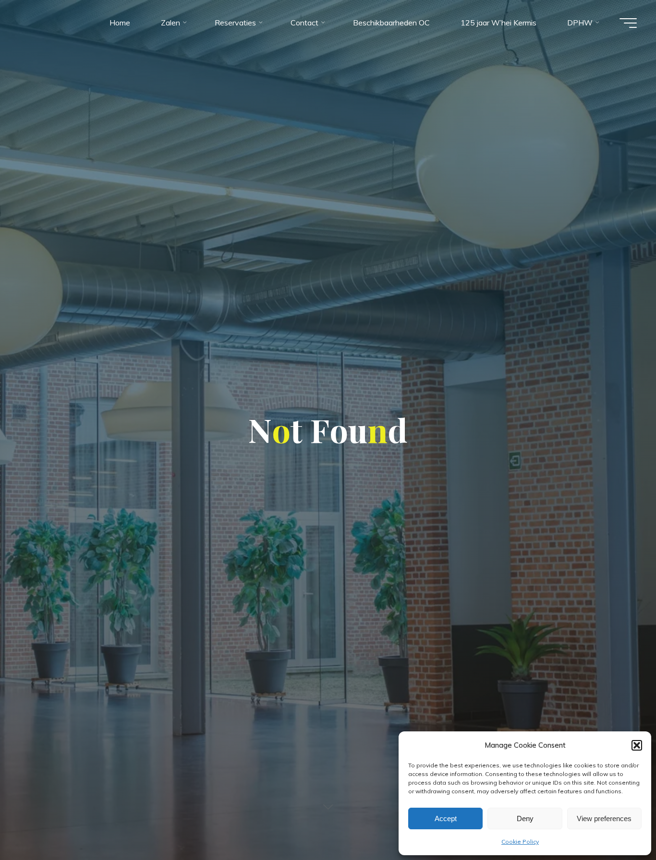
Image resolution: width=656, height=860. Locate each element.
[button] (637, 745)
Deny (525, 818)
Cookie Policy (520, 841)
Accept (446, 818)
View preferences (604, 818)
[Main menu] (628, 23)
